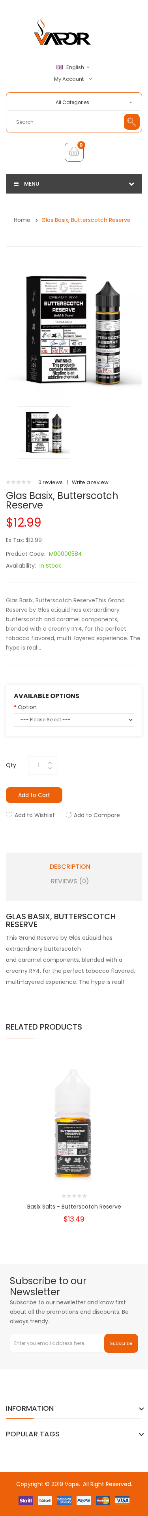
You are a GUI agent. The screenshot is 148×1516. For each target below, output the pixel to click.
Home (22, 220)
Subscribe (121, 1343)
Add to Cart (34, 795)
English (75, 67)
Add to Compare (97, 815)
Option (27, 707)
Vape (72, 1484)
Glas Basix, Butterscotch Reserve (86, 220)
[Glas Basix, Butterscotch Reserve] (44, 432)
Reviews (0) (70, 881)
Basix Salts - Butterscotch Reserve (74, 1207)
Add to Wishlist (35, 815)
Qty (11, 765)
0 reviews (50, 482)
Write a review (90, 482)
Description (70, 866)
